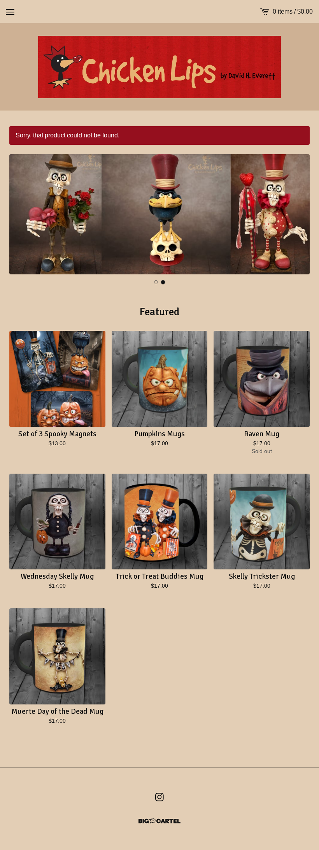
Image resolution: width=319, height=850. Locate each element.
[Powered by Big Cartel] (159, 821)
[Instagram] (159, 797)
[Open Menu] (10, 11)
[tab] (156, 282)
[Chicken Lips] (159, 67)
